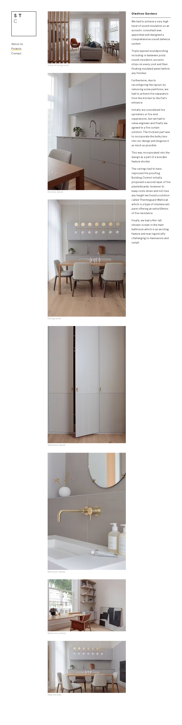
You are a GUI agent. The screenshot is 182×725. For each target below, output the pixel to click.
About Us (17, 44)
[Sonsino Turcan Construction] (23, 24)
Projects (16, 49)
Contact (16, 53)
